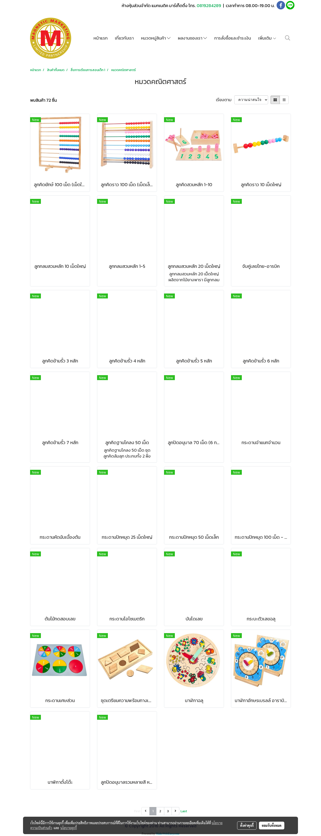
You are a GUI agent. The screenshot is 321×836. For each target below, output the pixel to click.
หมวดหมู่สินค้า (154, 38)
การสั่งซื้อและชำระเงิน (232, 38)
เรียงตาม (225, 99)
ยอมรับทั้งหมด (272, 825)
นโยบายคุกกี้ (68, 828)
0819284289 (209, 5)
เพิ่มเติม (265, 38)
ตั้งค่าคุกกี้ (247, 825)
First (137, 811)
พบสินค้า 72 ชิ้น (43, 100)
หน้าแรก (101, 38)
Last (183, 811)
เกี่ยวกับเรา (124, 38)
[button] (287, 37)
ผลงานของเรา (190, 38)
